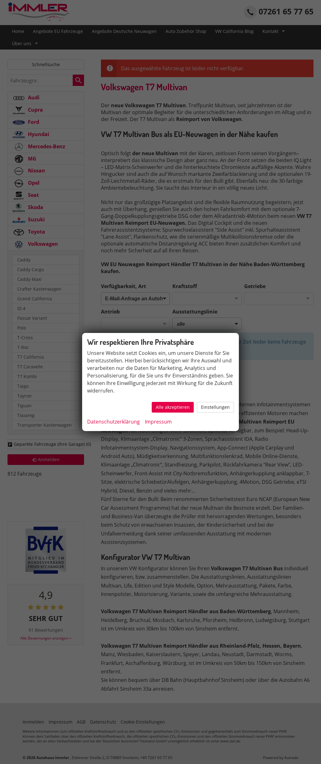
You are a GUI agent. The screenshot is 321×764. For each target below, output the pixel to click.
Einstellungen (215, 407)
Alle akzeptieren (173, 407)
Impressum (158, 421)
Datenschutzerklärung (113, 421)
